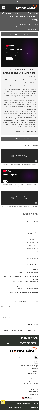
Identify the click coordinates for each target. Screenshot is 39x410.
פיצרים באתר (32, 239)
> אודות (35, 371)
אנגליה (23, 131)
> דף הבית (35, 368)
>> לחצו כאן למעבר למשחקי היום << (19, 34)
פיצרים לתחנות (31, 242)
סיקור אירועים (32, 252)
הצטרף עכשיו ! (6, 317)
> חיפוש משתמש (33, 373)
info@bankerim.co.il (22, 357)
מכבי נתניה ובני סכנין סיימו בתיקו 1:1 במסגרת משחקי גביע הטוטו (19, 206)
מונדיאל (18, 131)
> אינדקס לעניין (33, 381)
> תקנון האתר (34, 376)
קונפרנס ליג (34, 269)
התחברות (22, 2)
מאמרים (33, 255)
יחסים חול (29, 330)
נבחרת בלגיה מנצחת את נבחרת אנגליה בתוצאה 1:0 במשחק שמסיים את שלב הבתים (19, 72)
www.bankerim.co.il (23, 362)
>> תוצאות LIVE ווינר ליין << (19, 139)
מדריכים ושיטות (31, 245)
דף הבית (35, 24)
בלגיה (28, 131)
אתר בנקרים (21, 330)
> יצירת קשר (34, 378)
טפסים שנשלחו (31, 258)
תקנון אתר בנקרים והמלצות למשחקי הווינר (25, 286)
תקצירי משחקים (25, 24)
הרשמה (14, 2)
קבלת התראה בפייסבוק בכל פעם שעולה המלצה (24, 292)
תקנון (35, 330)
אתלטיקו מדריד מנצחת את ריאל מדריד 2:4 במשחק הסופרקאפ (19, 164)
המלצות (6, 330)
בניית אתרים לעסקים (15, 407)
